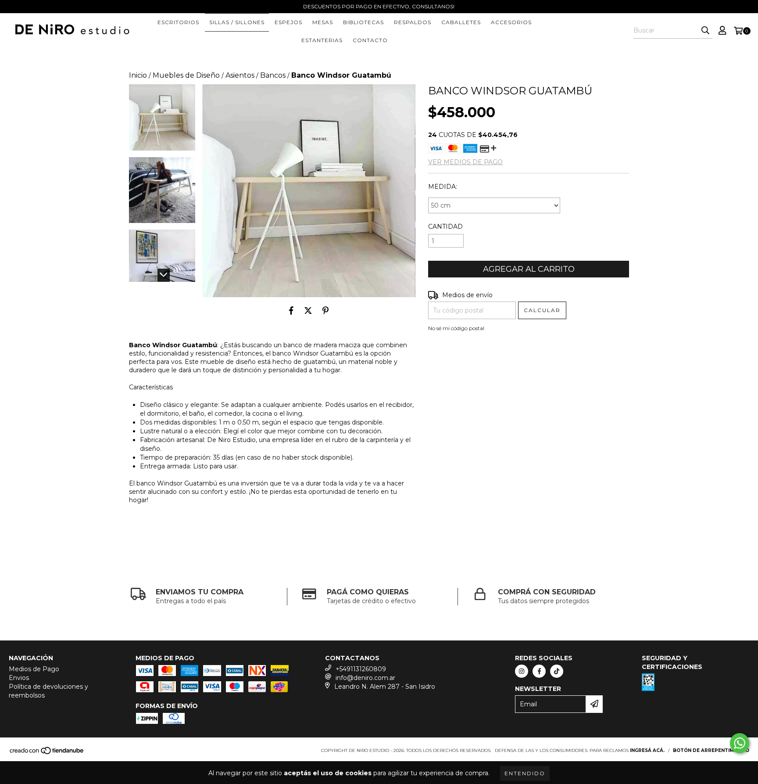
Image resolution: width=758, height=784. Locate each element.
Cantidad (445, 226)
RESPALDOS (412, 22)
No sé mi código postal (456, 328)
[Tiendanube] (47, 753)
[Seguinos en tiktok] (556, 671)
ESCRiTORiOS (178, 22)
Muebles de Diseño (186, 75)
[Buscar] (705, 31)
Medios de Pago (34, 669)
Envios (19, 678)
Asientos (239, 75)
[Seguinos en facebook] (539, 671)
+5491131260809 (361, 669)
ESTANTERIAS (322, 40)
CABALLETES (461, 22)
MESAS (322, 22)
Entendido (524, 773)
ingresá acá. (647, 750)
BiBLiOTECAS (363, 22)
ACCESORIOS (511, 22)
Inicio (138, 75)
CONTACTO (370, 40)
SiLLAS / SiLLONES (237, 22)
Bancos (273, 75)
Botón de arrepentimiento (711, 750)
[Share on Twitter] (308, 310)
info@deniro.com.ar (365, 678)
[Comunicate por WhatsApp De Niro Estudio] (739, 743)
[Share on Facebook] (291, 310)
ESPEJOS (288, 22)
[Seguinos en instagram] (521, 671)
